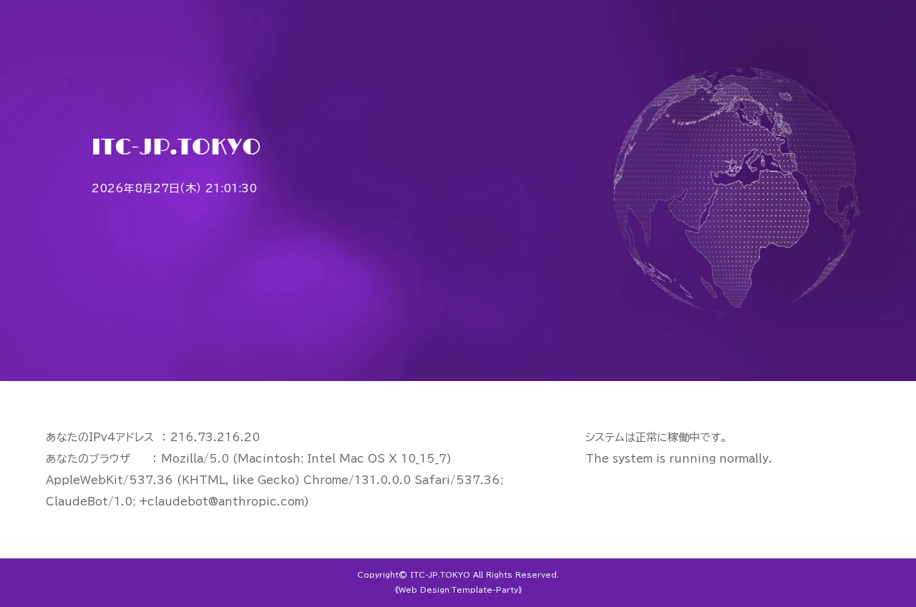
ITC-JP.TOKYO (440, 574)
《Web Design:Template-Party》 (458, 589)
